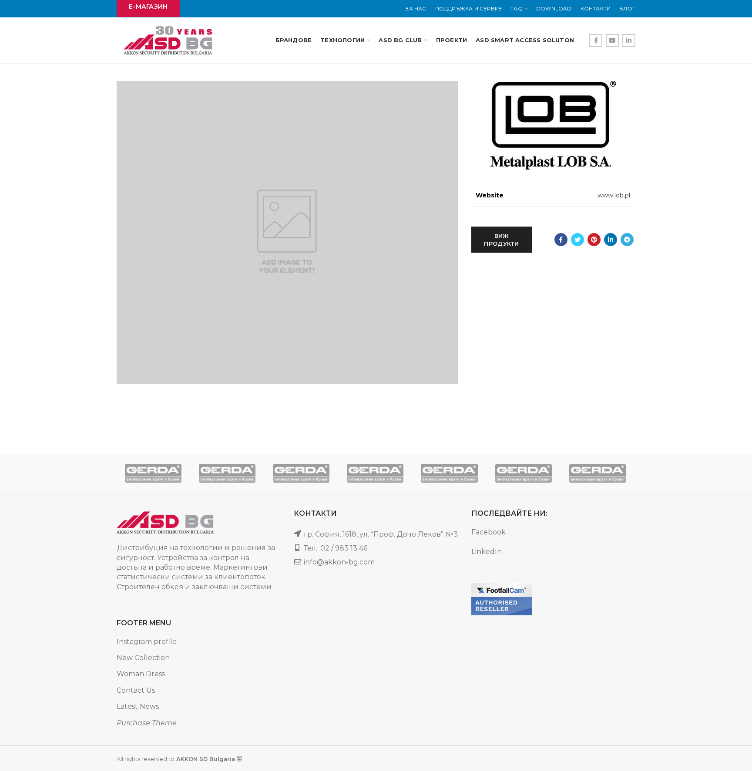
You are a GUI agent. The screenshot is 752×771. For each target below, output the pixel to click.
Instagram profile (147, 641)
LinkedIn (486, 551)
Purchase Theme (147, 723)
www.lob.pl (614, 195)
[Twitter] (577, 239)
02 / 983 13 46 (343, 548)
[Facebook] (595, 40)
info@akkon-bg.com (339, 562)
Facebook (488, 532)
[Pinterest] (594, 239)
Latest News (138, 706)
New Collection (143, 658)
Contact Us (136, 690)
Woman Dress (141, 674)
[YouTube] (612, 40)
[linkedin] (628, 40)
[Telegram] (627, 239)
